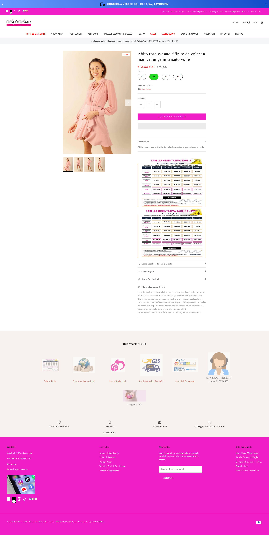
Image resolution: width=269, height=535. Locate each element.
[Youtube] (11, 12)
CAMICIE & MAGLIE (189, 33)
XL (178, 76)
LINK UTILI (225, 33)
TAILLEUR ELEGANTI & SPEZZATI (118, 33)
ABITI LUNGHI (76, 33)
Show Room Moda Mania (247, 453)
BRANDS (239, 33)
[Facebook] (7, 11)
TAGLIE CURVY (168, 33)
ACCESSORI (209, 33)
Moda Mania (18, 522)
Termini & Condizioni (109, 453)
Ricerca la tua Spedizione (247, 470)
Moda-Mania (145, 89)
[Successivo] (128, 102)
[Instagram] (15, 11)
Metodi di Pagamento (232, 11)
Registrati (168, 478)
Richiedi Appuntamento (17, 469)
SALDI (153, 33)
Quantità (142, 98)
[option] (97, 102)
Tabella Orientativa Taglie (247, 457)
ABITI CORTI (93, 33)
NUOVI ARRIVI (57, 33)
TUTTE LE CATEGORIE (35, 33)
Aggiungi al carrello (172, 116)
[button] (172, 126)
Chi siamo (165, 11)
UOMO (142, 33)
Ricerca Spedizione (215, 11)
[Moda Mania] (19, 22)
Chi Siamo (11, 463)
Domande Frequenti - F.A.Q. (252, 11)
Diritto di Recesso (177, 11)
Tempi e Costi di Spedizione (196, 11)
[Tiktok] (19, 11)
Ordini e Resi (242, 466)
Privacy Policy (105, 461)
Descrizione (143, 141)
